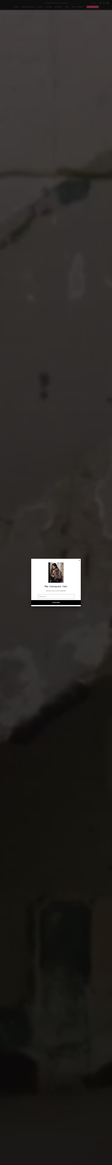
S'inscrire (56, 602)
